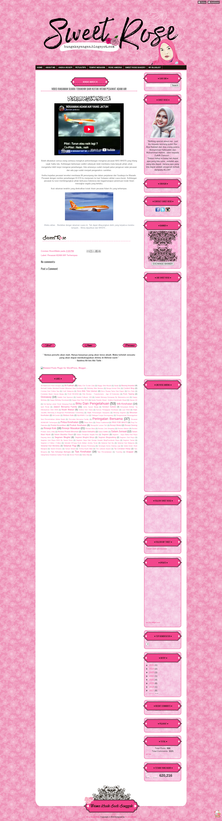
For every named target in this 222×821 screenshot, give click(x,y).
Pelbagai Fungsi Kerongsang (102, 415)
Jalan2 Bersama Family (65, 407)
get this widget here (153, 622)
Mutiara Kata (68, 415)
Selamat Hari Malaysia (125, 443)
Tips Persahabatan (104, 452)
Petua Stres (88, 422)
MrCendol (56, 415)
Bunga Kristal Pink (113, 388)
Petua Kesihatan (69, 422)
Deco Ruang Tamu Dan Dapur (112, 391)
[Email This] (88, 251)
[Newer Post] (48, 347)
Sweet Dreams (56, 449)
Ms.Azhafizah (130, 817)
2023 (152, 672)
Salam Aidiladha (88, 432)
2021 (152, 680)
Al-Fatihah (69, 385)
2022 (152, 676)
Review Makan (123, 428)
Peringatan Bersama (107, 419)
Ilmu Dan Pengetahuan (92, 403)
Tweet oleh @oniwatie (156, 549)
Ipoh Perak (45, 407)
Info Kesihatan (124, 403)
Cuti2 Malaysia (68, 391)
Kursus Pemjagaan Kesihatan (107, 410)
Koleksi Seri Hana (85, 410)
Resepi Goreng (131, 425)
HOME (39, 67)
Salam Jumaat (119, 431)
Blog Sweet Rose (93, 817)
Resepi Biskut (115, 425)
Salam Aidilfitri (103, 432)
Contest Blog (129, 388)
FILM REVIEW (73, 394)
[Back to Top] (217, 814)
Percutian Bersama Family (79, 419)
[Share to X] (93, 251)
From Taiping (128, 394)
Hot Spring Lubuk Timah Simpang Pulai (57, 404)
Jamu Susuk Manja (90, 407)
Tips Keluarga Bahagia (61, 452)
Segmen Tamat (128, 440)
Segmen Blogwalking (107, 437)
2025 (152, 665)
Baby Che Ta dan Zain (86, 385)
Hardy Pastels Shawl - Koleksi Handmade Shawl (109, 400)
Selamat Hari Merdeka (50, 446)
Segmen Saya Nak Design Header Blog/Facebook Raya (97, 440)
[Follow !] (202, 3)
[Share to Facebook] (96, 251)
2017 (152, 690)
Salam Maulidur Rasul (63, 434)
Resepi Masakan (71, 428)
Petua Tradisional (102, 422)
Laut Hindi (126, 410)
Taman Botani (70, 449)
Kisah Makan (68, 410)
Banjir (116, 385)
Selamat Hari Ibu (107, 443)
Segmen (105, 434)
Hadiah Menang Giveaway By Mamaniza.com (112, 397)
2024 (152, 669)
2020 (152, 683)
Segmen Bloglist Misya (85, 437)
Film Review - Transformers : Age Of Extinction (100, 394)
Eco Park (130, 391)
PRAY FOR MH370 (119, 422)
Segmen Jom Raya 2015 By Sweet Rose (57, 440)
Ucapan (130, 452)
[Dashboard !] (214, 3)
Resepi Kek (50, 428)
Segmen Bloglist (62, 437)
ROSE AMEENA (115, 67)
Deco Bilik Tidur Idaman (87, 391)
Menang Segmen (119, 413)
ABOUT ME (50, 67)
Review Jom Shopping (106, 428)
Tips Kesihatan (83, 451)
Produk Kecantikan (58, 425)
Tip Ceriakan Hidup (122, 449)
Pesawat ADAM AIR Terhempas (62, 255)
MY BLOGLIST (155, 67)
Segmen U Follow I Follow (51, 443)
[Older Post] (129, 347)
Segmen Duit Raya (127, 437)
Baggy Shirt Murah (104, 385)
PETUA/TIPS (80, 67)
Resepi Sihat (90, 428)
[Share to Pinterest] (99, 251)
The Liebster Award (103, 449)
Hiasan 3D (133, 400)
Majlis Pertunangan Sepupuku (98, 413)
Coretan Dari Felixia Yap (50, 391)
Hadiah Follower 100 (84, 397)
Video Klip (85, 455)
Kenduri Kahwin (109, 407)
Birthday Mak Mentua (95, 388)
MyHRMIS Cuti (82, 415)
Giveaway (46, 397)
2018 (152, 687)
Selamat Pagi (69, 446)
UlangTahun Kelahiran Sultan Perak (54, 455)
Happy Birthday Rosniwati (59, 400)
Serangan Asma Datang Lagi (109, 446)
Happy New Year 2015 (80, 400)
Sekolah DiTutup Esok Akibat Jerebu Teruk (80, 443)
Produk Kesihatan (77, 425)
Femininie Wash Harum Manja (52, 394)
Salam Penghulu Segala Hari (87, 434)
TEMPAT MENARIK (97, 67)
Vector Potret (74, 455)
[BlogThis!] (90, 251)
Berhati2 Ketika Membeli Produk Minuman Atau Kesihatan (62, 388)
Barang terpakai (128, 386)
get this (148, 754)
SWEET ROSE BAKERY (135, 67)
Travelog (119, 452)
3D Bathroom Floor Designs (51, 385)
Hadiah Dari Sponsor (65, 397)
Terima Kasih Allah (86, 449)
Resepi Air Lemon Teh (99, 425)
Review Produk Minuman (68, 432)
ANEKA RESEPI (65, 67)
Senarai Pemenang (88, 446)
